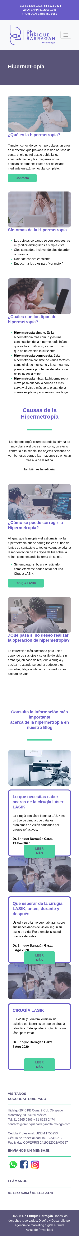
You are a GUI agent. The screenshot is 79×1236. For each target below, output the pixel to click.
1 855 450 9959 (47, 13)
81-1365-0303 (23, 1119)
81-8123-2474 (45, 1119)
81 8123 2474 (52, 5)
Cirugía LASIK (26, 583)
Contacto (22, 178)
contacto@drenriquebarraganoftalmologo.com (39, 1124)
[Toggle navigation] (65, 35)
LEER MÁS (39, 851)
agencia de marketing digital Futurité (39, 1225)
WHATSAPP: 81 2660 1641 (39, 9)
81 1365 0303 (33, 5)
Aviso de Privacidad (39, 1229)
